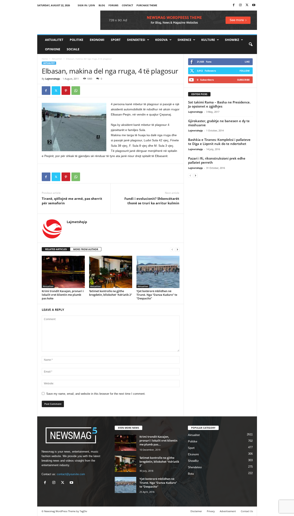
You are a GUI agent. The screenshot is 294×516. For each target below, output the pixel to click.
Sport (116, 40)
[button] (250, 44)
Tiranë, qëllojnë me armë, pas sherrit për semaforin (72, 200)
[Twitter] (247, 5)
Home (45, 58)
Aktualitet (54, 40)
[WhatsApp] (75, 90)
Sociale (73, 49)
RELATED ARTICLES (56, 249)
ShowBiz (232, 40)
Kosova (161, 40)
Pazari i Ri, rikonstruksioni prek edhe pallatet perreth (216, 160)
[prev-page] (172, 249)
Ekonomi (97, 40)
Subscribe (243, 79)
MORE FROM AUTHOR (85, 249)
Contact (127, 5)
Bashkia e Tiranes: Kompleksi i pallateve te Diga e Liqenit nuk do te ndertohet (219, 141)
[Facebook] (233, 5)
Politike (76, 40)
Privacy (211, 511)
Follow (245, 70)
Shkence (184, 40)
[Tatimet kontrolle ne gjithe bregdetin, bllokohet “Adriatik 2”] (110, 272)
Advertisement (228, 511)
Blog (102, 5)
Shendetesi (136, 40)
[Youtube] (253, 5)
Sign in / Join (86, 5)
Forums (113, 5)
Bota (191, 473)
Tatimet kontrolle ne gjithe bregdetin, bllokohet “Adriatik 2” (110, 293)
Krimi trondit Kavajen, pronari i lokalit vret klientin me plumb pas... (158, 440)
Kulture (208, 40)
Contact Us (247, 511)
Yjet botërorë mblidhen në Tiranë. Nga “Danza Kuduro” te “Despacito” (156, 294)
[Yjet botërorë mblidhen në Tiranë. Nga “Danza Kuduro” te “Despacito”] (157, 272)
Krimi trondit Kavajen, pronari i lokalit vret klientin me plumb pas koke (63, 294)
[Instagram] (240, 5)
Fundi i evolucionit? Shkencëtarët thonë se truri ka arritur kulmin (151, 200)
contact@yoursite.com (71, 474)
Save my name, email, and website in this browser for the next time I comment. (95, 393)
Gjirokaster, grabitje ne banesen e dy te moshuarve (219, 123)
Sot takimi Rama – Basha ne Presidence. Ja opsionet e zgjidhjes (219, 104)
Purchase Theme (146, 5)
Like (247, 61)
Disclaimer (196, 511)
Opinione (52, 49)
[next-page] (177, 249)
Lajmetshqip (52, 78)
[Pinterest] (66, 90)
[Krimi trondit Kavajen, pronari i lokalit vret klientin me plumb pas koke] (63, 272)
